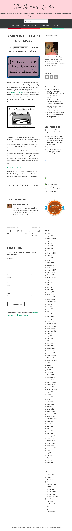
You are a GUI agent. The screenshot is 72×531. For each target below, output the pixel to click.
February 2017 (51, 292)
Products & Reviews (30, 26)
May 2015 (49, 340)
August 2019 (50, 241)
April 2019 (50, 245)
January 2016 (50, 321)
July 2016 (49, 306)
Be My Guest (58, 26)
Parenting (50, 499)
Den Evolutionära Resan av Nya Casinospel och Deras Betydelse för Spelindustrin (55, 101)
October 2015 (51, 328)
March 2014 (50, 375)
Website (9, 294)
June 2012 (50, 426)
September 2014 (52, 360)
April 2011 (50, 460)
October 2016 (51, 299)
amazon (15, 185)
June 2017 (50, 282)
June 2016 (50, 309)
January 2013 (50, 409)
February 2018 (51, 265)
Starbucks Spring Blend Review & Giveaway (54, 131)
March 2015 (50, 345)
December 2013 (51, 382)
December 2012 (51, 411)
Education (50, 479)
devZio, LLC (45, 527)
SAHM (48, 506)
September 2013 (52, 389)
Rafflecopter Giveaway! (15, 167)
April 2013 (50, 401)
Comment (10, 258)
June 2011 (50, 455)
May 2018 (49, 260)
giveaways (34, 185)
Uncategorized (51, 511)
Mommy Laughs (51, 491)
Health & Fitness (51, 484)
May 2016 (49, 311)
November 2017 (51, 272)
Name (9, 277)
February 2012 (51, 436)
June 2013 (50, 397)
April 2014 (50, 372)
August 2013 (50, 392)
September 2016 (52, 302)
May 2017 (49, 284)
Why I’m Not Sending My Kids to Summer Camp (55, 151)
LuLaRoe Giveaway (56, 147)
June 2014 (50, 367)
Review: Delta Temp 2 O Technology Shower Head (55, 142)
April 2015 (50, 343)
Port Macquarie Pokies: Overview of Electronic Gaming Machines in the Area (55, 91)
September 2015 (52, 331)
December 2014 (51, 353)
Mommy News (14, 26)
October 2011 (51, 445)
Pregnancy (50, 501)
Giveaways (46, 26)
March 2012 (50, 433)
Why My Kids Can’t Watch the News (32, 233)
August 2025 (50, 236)
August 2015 (50, 333)
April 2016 (50, 314)
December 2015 (51, 323)
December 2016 (51, 297)
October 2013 (51, 387)
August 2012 (50, 421)
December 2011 (51, 440)
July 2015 (49, 336)
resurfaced (50, 130)
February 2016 (51, 319)
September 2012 (52, 418)
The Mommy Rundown (36, 7)
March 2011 (50, 462)
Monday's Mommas (52, 496)
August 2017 (50, 280)
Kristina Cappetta (21, 51)
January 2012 (50, 438)
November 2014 (51, 355)
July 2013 (49, 394)
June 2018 (50, 258)
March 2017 (50, 289)
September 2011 (52, 448)
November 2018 (51, 253)
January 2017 (50, 294)
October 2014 (51, 358)
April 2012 (50, 431)
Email (9, 286)
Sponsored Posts (52, 509)
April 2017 (50, 287)
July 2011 (49, 453)
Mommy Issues (51, 489)
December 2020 (51, 238)
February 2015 (51, 348)
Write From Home (16, 92)
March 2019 (50, 248)
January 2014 (50, 380)
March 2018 (50, 262)
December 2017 (51, 270)
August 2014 (50, 362)
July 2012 (49, 423)
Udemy (22, 102)
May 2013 (49, 399)
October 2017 (51, 275)
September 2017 (52, 277)
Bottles (49, 477)
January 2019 (50, 250)
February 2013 (51, 406)
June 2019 (50, 243)
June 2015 (50, 338)
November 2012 (51, 414)
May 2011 (49, 458)
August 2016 (50, 304)
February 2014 (51, 377)
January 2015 (50, 350)
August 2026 (50, 233)
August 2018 (50, 255)
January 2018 (50, 267)
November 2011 (51, 443)
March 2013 (50, 404)
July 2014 (49, 365)
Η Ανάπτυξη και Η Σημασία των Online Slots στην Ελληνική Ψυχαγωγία (55, 108)
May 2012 (49, 428)
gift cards (24, 185)
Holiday (49, 487)
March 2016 (50, 316)
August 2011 (50, 450)
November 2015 (51, 326)
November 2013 (51, 384)
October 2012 (51, 416)
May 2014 (49, 370)
